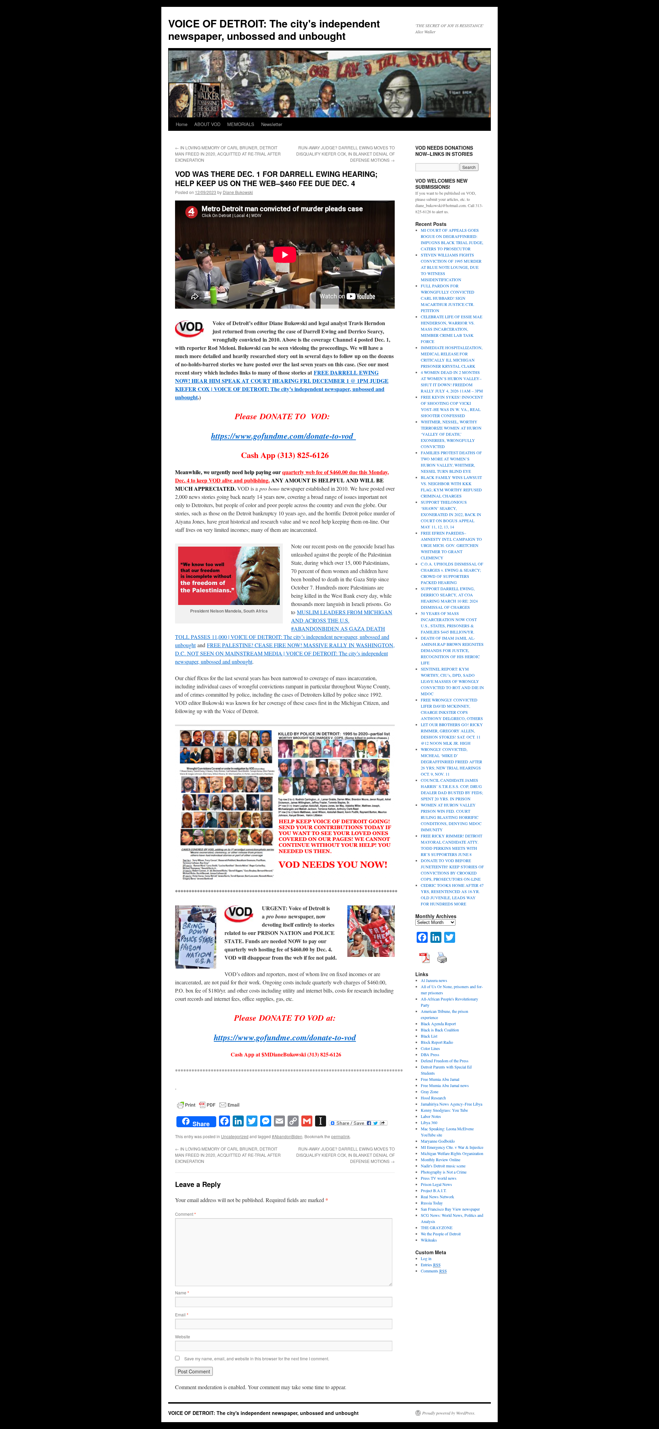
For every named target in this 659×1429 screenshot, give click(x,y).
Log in (426, 1258)
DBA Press (430, 1054)
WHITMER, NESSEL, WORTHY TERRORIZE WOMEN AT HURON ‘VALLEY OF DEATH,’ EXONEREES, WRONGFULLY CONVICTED (451, 434)
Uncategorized (234, 1136)
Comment (185, 1214)
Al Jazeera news (434, 980)
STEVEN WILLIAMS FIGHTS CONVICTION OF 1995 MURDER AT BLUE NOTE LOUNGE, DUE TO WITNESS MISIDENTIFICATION (451, 267)
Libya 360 (429, 1122)
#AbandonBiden (287, 1136)
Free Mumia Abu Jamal (440, 1079)
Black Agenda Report (438, 1023)
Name (182, 1292)
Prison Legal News (436, 1184)
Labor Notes (431, 1116)
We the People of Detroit (441, 1233)
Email (181, 1314)
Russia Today (432, 1202)
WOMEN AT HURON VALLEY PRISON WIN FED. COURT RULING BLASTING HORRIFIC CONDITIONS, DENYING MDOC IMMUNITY (451, 817)
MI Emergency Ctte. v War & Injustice (452, 1147)
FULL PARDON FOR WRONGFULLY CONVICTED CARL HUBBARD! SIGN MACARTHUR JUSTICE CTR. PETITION (447, 298)
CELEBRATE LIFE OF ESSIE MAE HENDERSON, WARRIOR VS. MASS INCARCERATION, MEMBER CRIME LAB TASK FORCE (451, 329)
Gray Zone (429, 1091)
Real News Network (437, 1196)
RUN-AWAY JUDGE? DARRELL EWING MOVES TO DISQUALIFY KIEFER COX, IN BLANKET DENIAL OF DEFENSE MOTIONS (345, 154)
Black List (429, 1036)
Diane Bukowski (238, 192)
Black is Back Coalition (440, 1029)
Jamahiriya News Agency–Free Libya (451, 1104)
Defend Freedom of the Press (445, 1060)
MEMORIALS (240, 124)
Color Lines (430, 1048)
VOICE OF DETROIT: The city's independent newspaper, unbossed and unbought (274, 29)
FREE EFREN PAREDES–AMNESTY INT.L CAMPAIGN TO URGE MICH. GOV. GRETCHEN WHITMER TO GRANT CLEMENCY (451, 545)
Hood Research (433, 1097)
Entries (431, 1264)
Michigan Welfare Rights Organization (452, 1153)
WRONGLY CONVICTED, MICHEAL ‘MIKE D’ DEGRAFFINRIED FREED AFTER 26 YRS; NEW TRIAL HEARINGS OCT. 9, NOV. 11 (451, 761)
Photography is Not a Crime (443, 1172)
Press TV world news (438, 1178)
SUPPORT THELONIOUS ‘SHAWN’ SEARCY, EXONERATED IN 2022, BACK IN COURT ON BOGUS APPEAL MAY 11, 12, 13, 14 (451, 514)
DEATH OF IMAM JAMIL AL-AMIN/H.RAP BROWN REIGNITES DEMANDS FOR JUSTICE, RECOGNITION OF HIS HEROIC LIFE (452, 650)
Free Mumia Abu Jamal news (445, 1085)
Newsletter (271, 124)
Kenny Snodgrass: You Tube (444, 1110)
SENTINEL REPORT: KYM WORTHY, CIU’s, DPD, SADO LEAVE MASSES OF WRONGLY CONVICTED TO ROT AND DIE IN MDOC (452, 681)
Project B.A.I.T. (434, 1190)
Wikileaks (429, 1240)
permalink (340, 1136)
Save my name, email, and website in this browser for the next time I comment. (256, 1358)
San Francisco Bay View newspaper (450, 1209)
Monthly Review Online (440, 1159)
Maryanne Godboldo (438, 1141)
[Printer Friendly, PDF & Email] (208, 1104)
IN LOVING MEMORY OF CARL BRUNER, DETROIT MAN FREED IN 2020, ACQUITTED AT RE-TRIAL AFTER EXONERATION (228, 154)
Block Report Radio (437, 1042)
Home (181, 124)
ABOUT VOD (207, 124)
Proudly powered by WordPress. (448, 1413)
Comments (434, 1270)
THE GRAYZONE (436, 1227)
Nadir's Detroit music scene (443, 1165)
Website (182, 1336)
